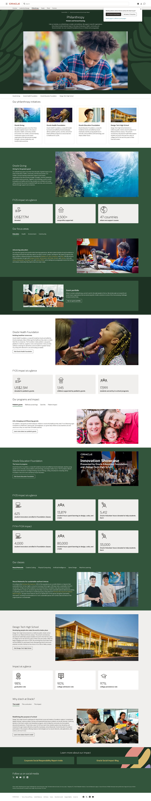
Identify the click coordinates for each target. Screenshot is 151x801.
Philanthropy (35, 8)
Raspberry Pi (44, 256)
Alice (50, 256)
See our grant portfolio (74, 301)
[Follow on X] (13, 777)
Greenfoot (55, 256)
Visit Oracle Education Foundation (24, 476)
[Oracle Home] (14, 4)
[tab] (16, 234)
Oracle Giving (16, 96)
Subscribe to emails (59, 797)
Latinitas (63, 258)
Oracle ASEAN (64, 12)
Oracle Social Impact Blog (108, 760)
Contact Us (75, 797)
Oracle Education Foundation (49, 96)
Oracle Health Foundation (30, 96)
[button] (7, 4)
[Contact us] (144, 4)
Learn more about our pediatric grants (25, 431)
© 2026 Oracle (16, 796)
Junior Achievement (18, 260)
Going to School (34, 258)
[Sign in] (141, 4)
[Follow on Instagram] (24, 777)
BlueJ (62, 256)
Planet (48, 8)
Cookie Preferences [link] (38, 797)
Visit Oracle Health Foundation (23, 351)
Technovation (43, 258)
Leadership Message (24, 8)
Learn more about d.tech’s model (23, 734)
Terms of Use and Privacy (27, 797)
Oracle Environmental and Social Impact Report (80, 12)
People (42, 8)
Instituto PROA (40, 260)
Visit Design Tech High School (22, 648)
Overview (15, 8)
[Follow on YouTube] (20, 777)
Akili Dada (50, 258)
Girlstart (56, 258)
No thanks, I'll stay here (129, 14)
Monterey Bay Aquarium (29, 584)
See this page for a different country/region (116, 18)
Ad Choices (46, 797)
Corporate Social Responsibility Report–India (43, 760)
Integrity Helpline (68, 797)
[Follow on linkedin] (27, 777)
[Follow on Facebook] (17, 777)
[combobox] (75, 4)
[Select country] (138, 4)
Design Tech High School (66, 96)
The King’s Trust (28, 260)
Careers (51, 797)
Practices (54, 8)
